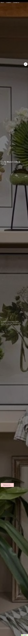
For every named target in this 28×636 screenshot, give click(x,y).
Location (8, 2)
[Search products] (26, 64)
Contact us (16, 2)
